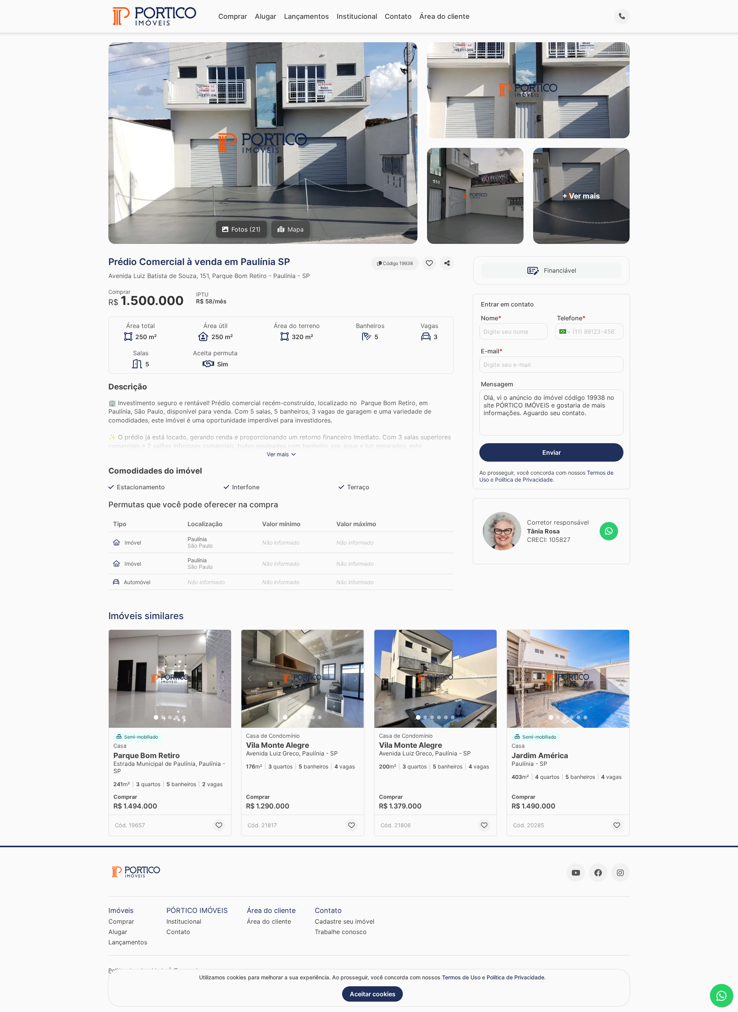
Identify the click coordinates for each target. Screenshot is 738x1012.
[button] (170, 679)
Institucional (357, 16)
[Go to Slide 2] (163, 717)
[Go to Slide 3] (170, 717)
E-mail (491, 351)
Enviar (551, 452)
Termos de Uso (461, 977)
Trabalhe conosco (341, 932)
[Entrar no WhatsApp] (609, 531)
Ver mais (278, 454)
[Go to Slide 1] (156, 717)
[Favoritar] (429, 263)
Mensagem (497, 384)
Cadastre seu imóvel (344, 921)
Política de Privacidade (524, 479)
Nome (491, 318)
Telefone (571, 318)
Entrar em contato (507, 304)
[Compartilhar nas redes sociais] (447, 263)
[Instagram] (620, 872)
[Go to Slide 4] (177, 717)
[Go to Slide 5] (184, 717)
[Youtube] (576, 872)
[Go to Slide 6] (320, 717)
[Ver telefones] (622, 16)
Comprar (232, 16)
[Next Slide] (223, 679)
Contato (398, 16)
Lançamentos (306, 16)
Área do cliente (444, 16)
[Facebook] (598, 872)
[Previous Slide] (117, 679)
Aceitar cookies (373, 994)
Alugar (265, 16)
